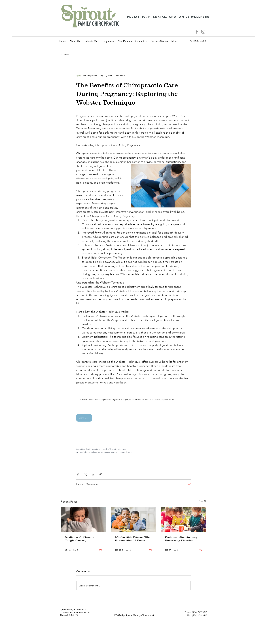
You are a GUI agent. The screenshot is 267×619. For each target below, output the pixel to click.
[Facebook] (196, 31)
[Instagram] (203, 31)
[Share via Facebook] (77, 474)
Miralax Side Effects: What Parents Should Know (133, 539)
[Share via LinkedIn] (92, 474)
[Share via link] (100, 474)
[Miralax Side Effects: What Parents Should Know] (133, 519)
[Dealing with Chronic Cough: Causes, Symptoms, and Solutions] (83, 519)
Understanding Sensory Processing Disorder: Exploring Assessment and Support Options (183, 539)
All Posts (65, 54)
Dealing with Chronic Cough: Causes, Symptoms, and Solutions (82, 539)
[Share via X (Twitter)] (85, 474)
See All (202, 501)
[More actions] (189, 75)
